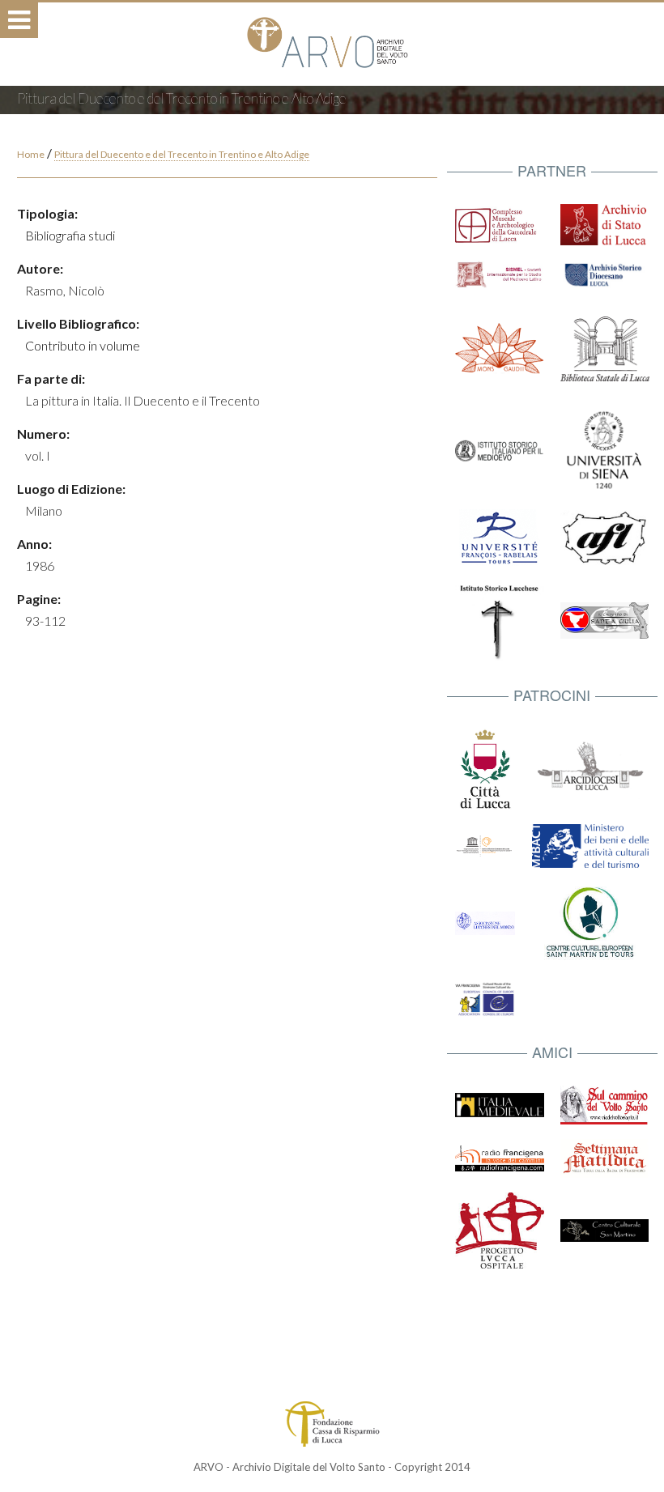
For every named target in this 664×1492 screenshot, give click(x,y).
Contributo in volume (82, 345)
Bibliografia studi (70, 235)
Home (31, 154)
